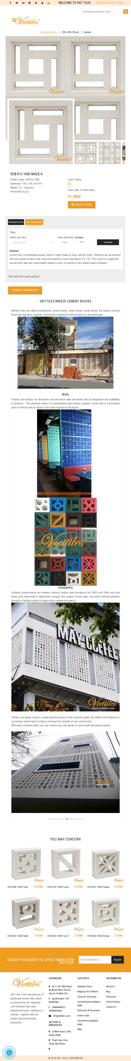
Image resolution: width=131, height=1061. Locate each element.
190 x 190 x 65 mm (48, 32)
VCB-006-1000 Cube (17, 887)
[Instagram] (29, 2)
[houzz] (48, 2)
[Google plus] (23, 2)
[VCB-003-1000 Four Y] (65, 913)
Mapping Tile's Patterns (87, 991)
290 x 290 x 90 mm (70, 32)
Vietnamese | (102, 2)
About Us (110, 986)
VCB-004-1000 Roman (98, 935)
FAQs (79, 1029)
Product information (25, 290)
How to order (83, 1015)
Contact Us (111, 1007)
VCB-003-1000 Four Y (58, 935)
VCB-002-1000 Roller (18, 935)
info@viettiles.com (61, 1016)
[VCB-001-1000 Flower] (105, 864)
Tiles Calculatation (34, 222)
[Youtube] (42, 2)
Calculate (108, 242)
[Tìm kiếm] (125, 11)
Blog (108, 991)
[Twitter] (16, 2)
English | (113, 2)
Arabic (120, 2)
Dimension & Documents (88, 1010)
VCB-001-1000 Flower (98, 887)
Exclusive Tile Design (86, 996)
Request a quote (83, 204)
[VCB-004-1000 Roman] (105, 913)
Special (87, 32)
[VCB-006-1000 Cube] (26, 864)
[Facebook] (10, 2)
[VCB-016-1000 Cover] (65, 864)
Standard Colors (16, 222)
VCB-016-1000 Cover (58, 887)
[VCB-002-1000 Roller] (26, 913)
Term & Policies (113, 1002)
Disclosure (111, 996)
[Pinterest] (36, 2)
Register (117, 959)
